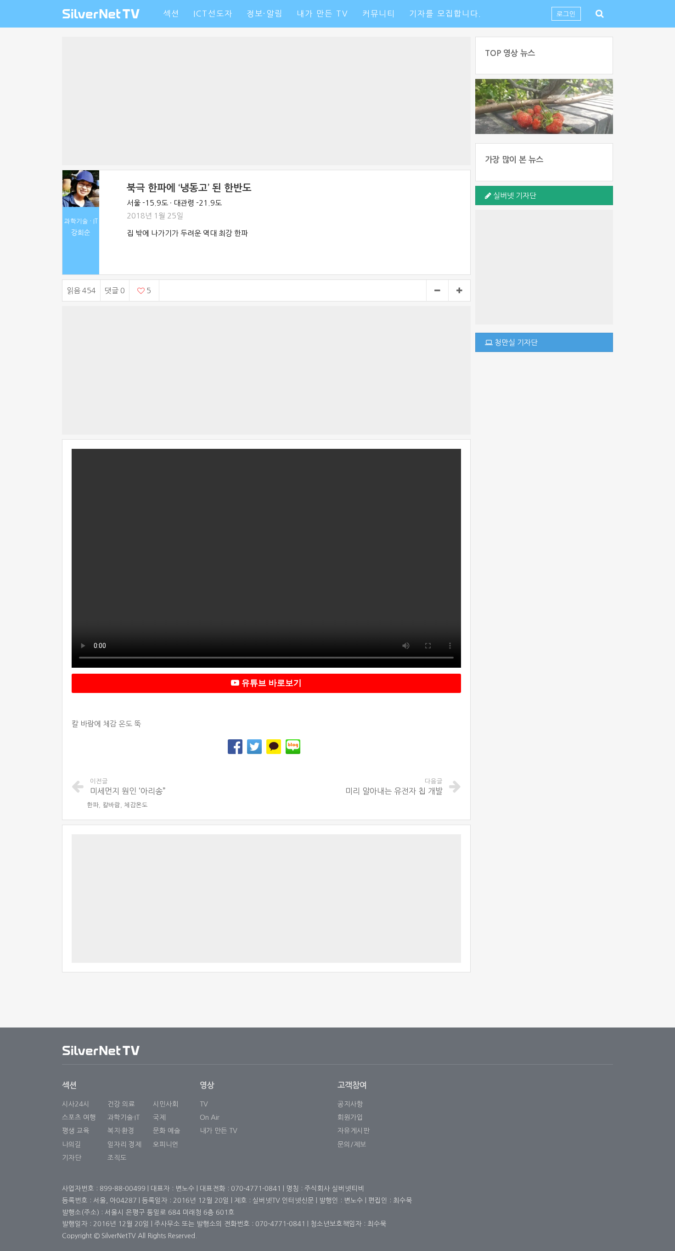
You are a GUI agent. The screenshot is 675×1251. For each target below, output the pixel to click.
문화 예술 (166, 1130)
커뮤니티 (378, 13)
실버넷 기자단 (513, 195)
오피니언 (166, 1144)
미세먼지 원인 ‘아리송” (128, 786)
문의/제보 (352, 1144)
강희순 (80, 232)
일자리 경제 (124, 1144)
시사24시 (76, 1103)
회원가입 (350, 1117)
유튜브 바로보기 (270, 682)
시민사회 (166, 1103)
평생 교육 (76, 1130)
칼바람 (111, 805)
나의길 (71, 1144)
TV (204, 1103)
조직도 (117, 1157)
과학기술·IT (123, 1117)
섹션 (171, 13)
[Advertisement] (266, 101)
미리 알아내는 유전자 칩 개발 (394, 786)
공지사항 (350, 1103)
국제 (159, 1117)
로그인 (566, 14)
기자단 (71, 1157)
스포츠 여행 (79, 1117)
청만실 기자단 (515, 342)
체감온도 (136, 805)
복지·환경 (121, 1130)
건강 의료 (121, 1103)
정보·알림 (265, 13)
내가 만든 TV (323, 13)
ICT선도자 (213, 13)
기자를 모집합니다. (445, 13)
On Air (209, 1117)
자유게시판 (354, 1130)
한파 (93, 805)
